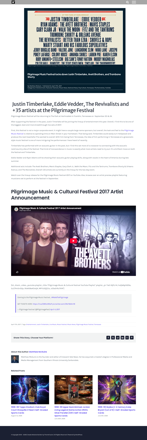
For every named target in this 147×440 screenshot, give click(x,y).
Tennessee (90, 88)
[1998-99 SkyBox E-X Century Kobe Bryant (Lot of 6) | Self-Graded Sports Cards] (117, 389)
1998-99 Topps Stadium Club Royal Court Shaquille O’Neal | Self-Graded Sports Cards (29, 410)
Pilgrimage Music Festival (85, 324)
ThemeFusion (48, 434)
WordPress (78, 434)
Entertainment (40, 88)
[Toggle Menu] (134, 2)
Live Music (52, 324)
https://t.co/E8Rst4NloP (42, 304)
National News (73, 88)
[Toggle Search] (127, 2)
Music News (63, 88)
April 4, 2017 (55, 309)
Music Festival (62, 324)
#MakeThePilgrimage (59, 297)
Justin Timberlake (43, 324)
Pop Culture (82, 88)
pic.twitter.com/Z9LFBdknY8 (63, 304)
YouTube (108, 88)
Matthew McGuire (35, 86)
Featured (49, 88)
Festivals (56, 88)
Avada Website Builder (35, 434)
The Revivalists (99, 88)
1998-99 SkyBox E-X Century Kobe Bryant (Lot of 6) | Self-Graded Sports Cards (116, 410)
